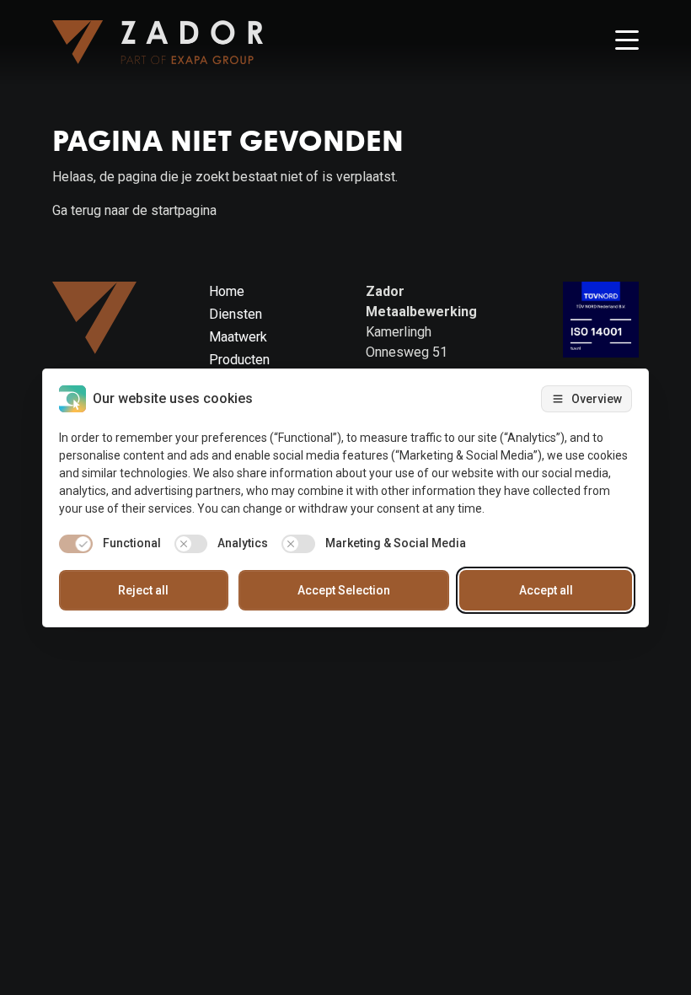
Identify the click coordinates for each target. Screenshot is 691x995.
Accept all (546, 590)
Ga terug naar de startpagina (134, 210)
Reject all (143, 590)
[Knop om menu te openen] (627, 41)
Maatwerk (238, 337)
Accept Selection (343, 590)
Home (226, 291)
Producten (239, 360)
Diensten (235, 314)
